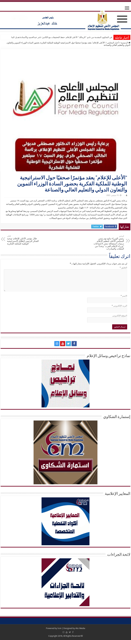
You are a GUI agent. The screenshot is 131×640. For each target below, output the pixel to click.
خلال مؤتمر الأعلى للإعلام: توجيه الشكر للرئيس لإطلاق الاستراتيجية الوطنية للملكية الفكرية (23, 240)
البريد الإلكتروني (119, 306)
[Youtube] (62, 343)
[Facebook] (74, 343)
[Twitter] (68, 343)
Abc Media (80, 628)
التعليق (123, 267)
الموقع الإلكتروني (119, 315)
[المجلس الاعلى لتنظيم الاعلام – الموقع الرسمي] (65, 16)
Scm (59, 628)
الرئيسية (124, 42)
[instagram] (56, 343)
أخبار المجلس (113, 42)
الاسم (124, 296)
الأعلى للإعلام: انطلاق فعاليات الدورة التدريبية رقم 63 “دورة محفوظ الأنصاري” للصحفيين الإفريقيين (70, 37)
